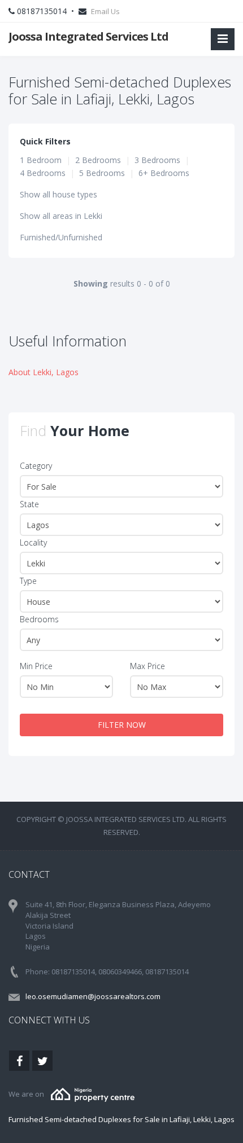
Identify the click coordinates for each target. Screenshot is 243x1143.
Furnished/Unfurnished (61, 237)
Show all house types (58, 194)
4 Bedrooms (43, 173)
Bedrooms (39, 619)
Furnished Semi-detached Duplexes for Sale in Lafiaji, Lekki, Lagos (121, 1119)
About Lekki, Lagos (43, 372)
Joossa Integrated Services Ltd (88, 36)
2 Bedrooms (98, 160)
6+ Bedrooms (163, 173)
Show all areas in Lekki (61, 215)
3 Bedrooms (157, 160)
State (29, 504)
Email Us (105, 11)
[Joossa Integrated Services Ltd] (92, 1094)
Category (36, 465)
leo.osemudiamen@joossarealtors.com (92, 996)
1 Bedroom (41, 160)
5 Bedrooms (102, 173)
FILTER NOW (122, 724)
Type (28, 580)
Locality (33, 542)
